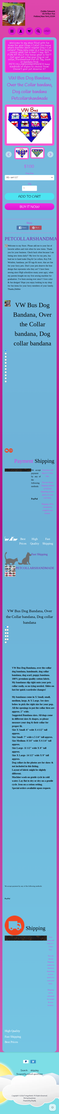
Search (24, 1070)
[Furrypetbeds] (13, 14)
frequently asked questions (29, 1074)
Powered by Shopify (29, 1101)
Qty (29, 184)
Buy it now (29, 207)
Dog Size (30, 173)
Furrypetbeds (28, 1096)
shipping (34, 1070)
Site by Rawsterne (29, 1098)
